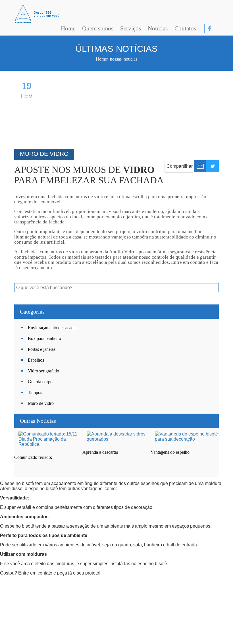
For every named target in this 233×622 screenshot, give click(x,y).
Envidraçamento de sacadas (52, 327)
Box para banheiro (44, 338)
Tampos (35, 392)
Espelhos (36, 360)
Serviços (130, 28)
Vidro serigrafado (43, 370)
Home (68, 28)
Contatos (185, 28)
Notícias (158, 28)
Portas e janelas (41, 349)
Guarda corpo (40, 381)
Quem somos (97, 28)
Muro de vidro (41, 403)
